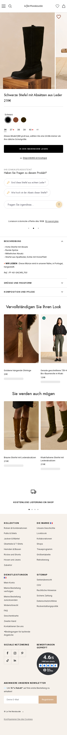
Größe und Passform (18, 283)
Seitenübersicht (44, 579)
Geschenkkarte (11, 616)
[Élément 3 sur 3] (38, 228)
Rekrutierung (43, 560)
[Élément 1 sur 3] (29, 228)
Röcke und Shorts (12, 554)
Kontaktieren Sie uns (14, 626)
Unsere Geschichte (46, 528)
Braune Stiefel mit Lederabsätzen (20, 457)
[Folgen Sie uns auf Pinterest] (22, 653)
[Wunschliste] (57, 6)
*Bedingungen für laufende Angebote (17, 633)
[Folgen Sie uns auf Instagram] (15, 653)
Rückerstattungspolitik (47, 606)
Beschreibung (12, 241)
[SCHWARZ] (8, 120)
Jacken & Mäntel (12, 538)
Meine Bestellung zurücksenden (12, 598)
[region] (33, 221)
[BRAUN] (16, 120)
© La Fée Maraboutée (12, 711)
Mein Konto (9, 582)
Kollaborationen (44, 538)
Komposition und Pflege (19, 292)
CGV (39, 585)
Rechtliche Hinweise (46, 590)
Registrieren (48, 699)
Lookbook (42, 533)
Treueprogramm (44, 549)
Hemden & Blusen (12, 549)
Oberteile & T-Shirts (13, 544)
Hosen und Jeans (12, 560)
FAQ (6, 610)
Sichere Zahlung (44, 595)
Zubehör (8, 565)
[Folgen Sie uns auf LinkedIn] (15, 660)
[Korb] (63, 6)
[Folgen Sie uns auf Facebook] (7, 653)
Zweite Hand (10, 621)
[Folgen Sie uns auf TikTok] (7, 660)
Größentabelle (44, 554)
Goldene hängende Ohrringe (17, 370)
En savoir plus (52, 221)
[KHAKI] (23, 120)
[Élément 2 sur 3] (33, 228)
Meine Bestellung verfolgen (12, 590)
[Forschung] (10, 6)
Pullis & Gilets (10, 533)
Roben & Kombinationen (15, 528)
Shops (40, 544)
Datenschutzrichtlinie (47, 601)
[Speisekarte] (4, 6)
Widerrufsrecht (11, 605)
